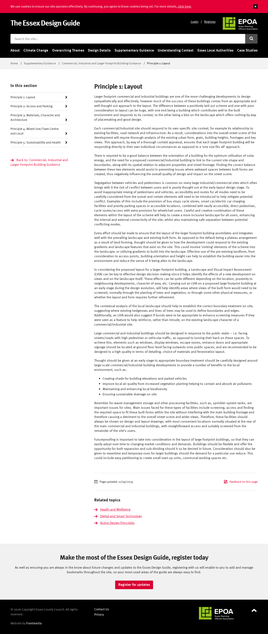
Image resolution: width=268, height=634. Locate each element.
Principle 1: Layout (22, 97)
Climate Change (35, 50)
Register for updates (134, 584)
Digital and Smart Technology (121, 516)
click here (184, 6)
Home (14, 63)
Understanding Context (175, 50)
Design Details (99, 50)
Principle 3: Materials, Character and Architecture (35, 117)
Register (210, 21)
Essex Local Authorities (215, 50)
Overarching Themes (68, 50)
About (15, 50)
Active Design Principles (117, 523)
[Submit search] (251, 39)
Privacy (99, 614)
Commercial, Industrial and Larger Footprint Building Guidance (101, 63)
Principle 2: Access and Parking (31, 106)
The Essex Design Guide (45, 22)
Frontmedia (34, 623)
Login (194, 21)
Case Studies (247, 50)
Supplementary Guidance (134, 50)
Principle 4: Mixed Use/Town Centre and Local (34, 131)
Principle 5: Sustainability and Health (35, 142)
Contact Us (101, 609)
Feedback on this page (243, 481)
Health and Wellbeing (115, 509)
